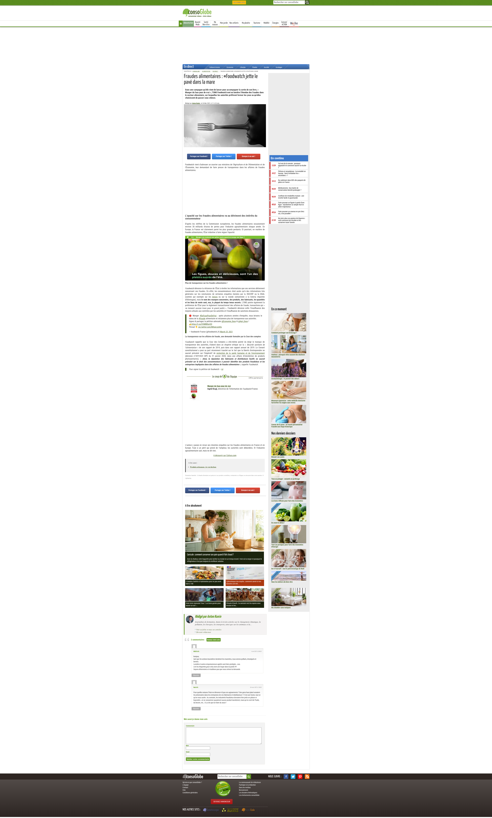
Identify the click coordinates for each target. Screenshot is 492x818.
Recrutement (243, 790)
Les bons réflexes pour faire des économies (287, 501)
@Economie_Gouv (229, 321)
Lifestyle (242, 67)
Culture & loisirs (214, 67)
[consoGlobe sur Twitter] (293, 776)
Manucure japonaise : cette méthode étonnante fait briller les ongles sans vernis (288, 402)
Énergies (275, 23)
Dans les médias (245, 787)
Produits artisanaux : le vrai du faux (203, 467)
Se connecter (239, 2)
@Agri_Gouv (243, 321)
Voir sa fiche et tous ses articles (208, 629)
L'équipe (186, 785)
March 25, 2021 (226, 332)
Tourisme (256, 23)
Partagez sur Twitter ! (224, 156)
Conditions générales (190, 793)
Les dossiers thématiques (248, 793)
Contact (185, 787)
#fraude (202, 318)
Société (266, 67)
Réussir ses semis (277, 457)
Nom (187, 746)
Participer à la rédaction (247, 785)
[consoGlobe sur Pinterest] (300, 776)
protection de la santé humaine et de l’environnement (241, 353)
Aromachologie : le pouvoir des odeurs (285, 379)
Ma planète (246, 23)
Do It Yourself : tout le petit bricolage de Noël (287, 569)
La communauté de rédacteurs (250, 782)
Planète (254, 67)
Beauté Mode (197, 23)
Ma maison (215, 23)
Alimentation (188, 23)
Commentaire (190, 726)
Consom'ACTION (284, 23)
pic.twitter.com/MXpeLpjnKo (210, 327)
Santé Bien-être (206, 23)
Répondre (196, 675)
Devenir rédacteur (203, 632)
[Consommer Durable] (230, 810)
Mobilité (266, 23)
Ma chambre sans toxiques (281, 608)
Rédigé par (208, 616)
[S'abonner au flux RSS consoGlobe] (307, 776)
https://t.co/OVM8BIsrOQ (202, 324)
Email (187, 752)
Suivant (186, 117)
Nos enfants (234, 23)
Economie (230, 67)
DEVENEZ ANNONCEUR (221, 802)
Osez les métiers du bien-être (282, 582)
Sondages (279, 67)
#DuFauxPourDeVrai (208, 315)
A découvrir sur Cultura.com (224, 455)
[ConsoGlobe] (197, 12)
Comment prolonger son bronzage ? (284, 333)
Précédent (264, 117)
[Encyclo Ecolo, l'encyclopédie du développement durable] (249, 810)
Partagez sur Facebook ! (199, 156)
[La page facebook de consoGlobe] (286, 776)
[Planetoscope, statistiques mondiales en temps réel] (211, 810)
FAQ (184, 790)
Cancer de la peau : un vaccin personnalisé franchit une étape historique (286, 426)
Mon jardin (224, 23)
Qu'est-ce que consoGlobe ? (192, 782)
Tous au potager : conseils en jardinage (285, 479)
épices (215, 297)
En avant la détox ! (278, 523)
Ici (222, 369)
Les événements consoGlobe (249, 795)
